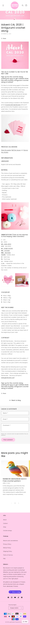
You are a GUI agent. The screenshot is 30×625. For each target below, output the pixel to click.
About (5, 519)
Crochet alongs (7, 530)
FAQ (4, 558)
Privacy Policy (7, 544)
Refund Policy (7, 547)
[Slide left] (11, 503)
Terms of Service (8, 555)
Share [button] (4, 38)
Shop (4, 527)
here (11, 78)
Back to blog (16, 400)
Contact (5, 523)
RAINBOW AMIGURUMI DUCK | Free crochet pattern (15, 480)
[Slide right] (18, 503)
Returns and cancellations (10, 540)
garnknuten (12, 622)
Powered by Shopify (20, 622)
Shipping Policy (7, 551)
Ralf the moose (16, 150)
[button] (3, 5)
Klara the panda (6, 150)
